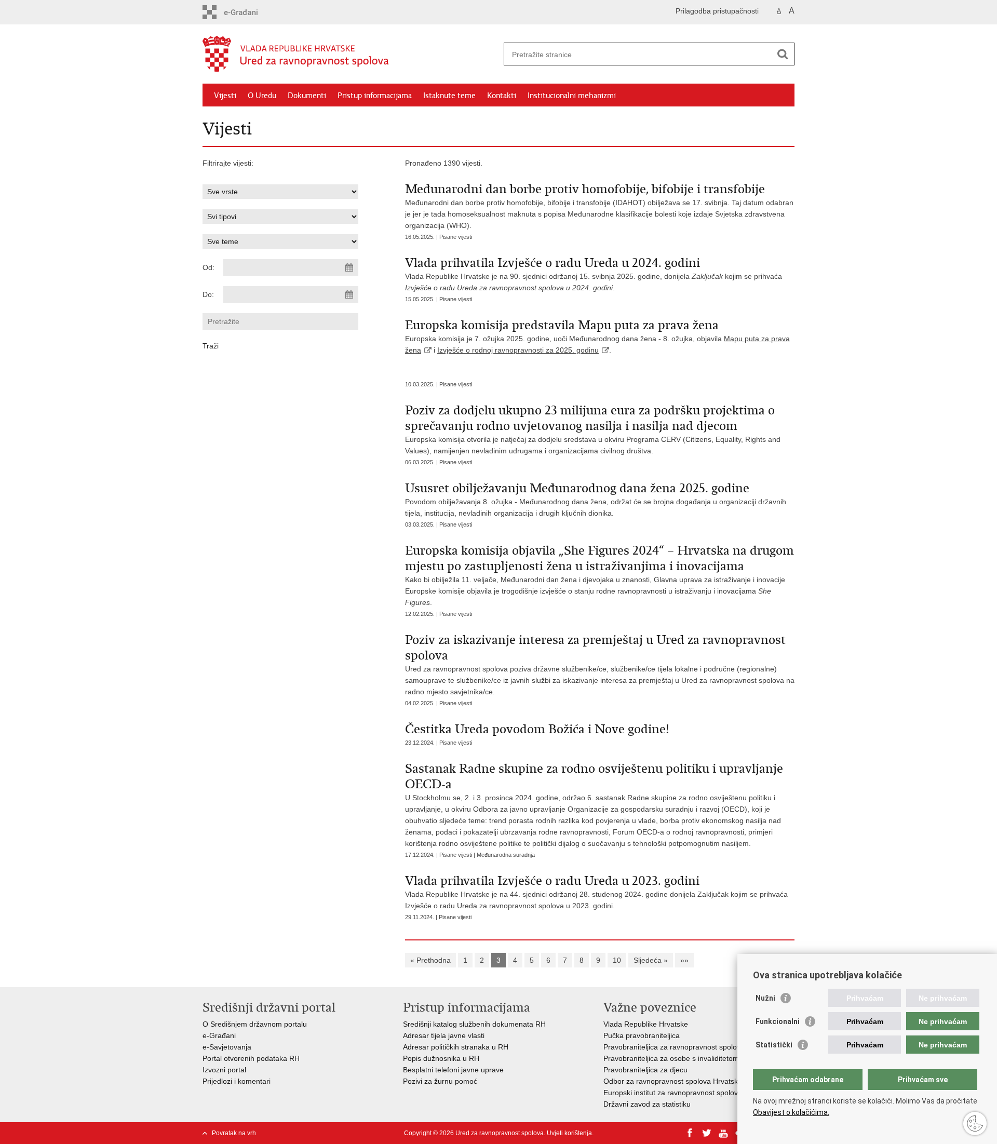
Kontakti (501, 95)
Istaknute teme (449, 95)
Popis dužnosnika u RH (441, 1058)
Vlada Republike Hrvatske (645, 1024)
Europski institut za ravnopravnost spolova (672, 1092)
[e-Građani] (247, 12)
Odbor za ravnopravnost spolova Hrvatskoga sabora (689, 1081)
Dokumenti (307, 95)
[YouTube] (723, 1133)
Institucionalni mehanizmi (572, 95)
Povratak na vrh (234, 1133)
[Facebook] (690, 1133)
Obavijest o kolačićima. (791, 1112)
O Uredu (262, 95)
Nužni (765, 998)
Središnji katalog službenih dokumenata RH (474, 1024)
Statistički (774, 1045)
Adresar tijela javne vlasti (443, 1035)
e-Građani (219, 1035)
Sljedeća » (651, 960)
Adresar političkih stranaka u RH (455, 1047)
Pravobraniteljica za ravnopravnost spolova (674, 1047)
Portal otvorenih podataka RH (252, 1058)
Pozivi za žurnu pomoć (440, 1081)
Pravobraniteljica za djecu (645, 1070)
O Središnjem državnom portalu (255, 1024)
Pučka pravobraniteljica (641, 1035)
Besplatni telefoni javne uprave (453, 1070)
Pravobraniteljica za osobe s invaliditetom (671, 1058)
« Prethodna (430, 960)
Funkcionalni (778, 1021)
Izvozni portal (224, 1070)
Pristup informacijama (375, 95)
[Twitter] (706, 1133)
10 (617, 960)
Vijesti (225, 95)
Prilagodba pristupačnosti (717, 11)
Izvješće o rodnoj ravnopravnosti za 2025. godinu (518, 350)
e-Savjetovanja (227, 1047)
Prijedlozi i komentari (237, 1081)
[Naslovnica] (350, 54)
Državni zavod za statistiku (647, 1104)
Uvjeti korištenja (569, 1133)
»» (684, 960)
